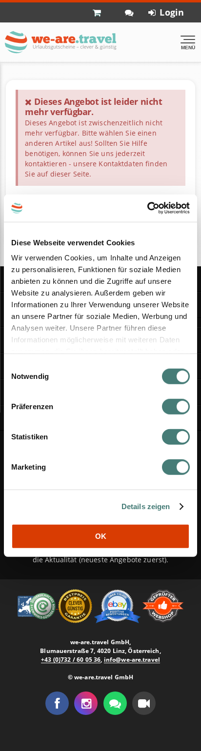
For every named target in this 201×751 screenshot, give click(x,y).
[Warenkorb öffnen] (101, 12)
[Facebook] (57, 703)
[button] (144, 703)
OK (100, 536)
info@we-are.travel (132, 659)
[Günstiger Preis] (76, 605)
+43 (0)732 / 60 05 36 (70, 659)
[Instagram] (86, 703)
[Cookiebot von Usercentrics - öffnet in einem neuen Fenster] (147, 208)
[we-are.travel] (60, 42)
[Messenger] (115, 703)
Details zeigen (145, 506)
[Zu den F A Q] (129, 12)
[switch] (176, 406)
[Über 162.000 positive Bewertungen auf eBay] (118, 605)
